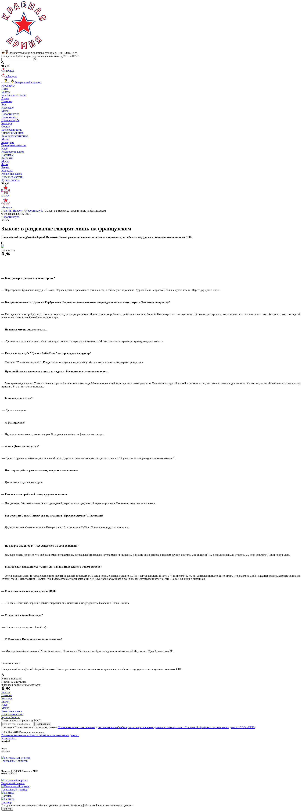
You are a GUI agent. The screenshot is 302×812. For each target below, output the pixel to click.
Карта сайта (8, 738)
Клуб (4, 704)
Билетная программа (13, 95)
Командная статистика (14, 135)
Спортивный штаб (12, 132)
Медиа (5, 707)
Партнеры (7, 154)
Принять (7, 808)
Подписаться (43, 724)
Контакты (7, 157)
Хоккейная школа (11, 711)
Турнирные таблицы (13, 145)
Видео (5, 167)
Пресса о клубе (10, 120)
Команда (6, 698)
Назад (4, 88)
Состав (5, 126)
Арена (5, 98)
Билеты (5, 692)
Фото (4, 164)
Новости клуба (10, 113)
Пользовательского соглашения (76, 727)
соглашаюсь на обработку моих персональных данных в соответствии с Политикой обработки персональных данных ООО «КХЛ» (176, 727)
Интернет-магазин (12, 714)
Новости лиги (9, 117)
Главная (6, 210)
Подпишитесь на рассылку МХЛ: (21, 720)
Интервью (7, 107)
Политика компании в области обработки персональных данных (40, 735)
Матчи (5, 110)
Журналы (7, 170)
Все (3, 104)
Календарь (7, 142)
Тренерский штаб (11, 129)
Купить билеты (10, 717)
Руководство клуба (12, 151)
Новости (18, 210)
